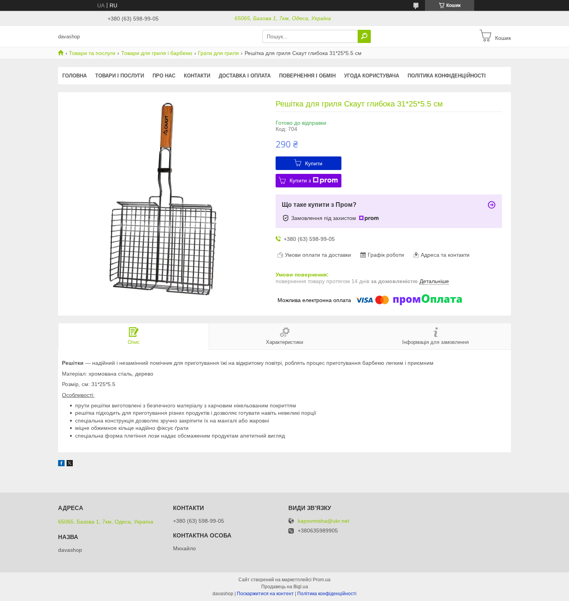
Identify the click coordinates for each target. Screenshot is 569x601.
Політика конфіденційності (447, 76)
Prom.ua (322, 579)
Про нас (164, 76)
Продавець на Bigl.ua (284, 586)
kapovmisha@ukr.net (323, 521)
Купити (313, 163)
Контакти (197, 76)
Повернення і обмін (307, 76)
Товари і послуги (119, 76)
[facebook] (61, 464)
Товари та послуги (92, 53)
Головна (74, 76)
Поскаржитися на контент (265, 593)
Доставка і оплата (245, 76)
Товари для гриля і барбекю (156, 53)
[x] (70, 464)
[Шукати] (364, 36)
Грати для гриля (218, 53)
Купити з (300, 180)
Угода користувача (371, 76)
